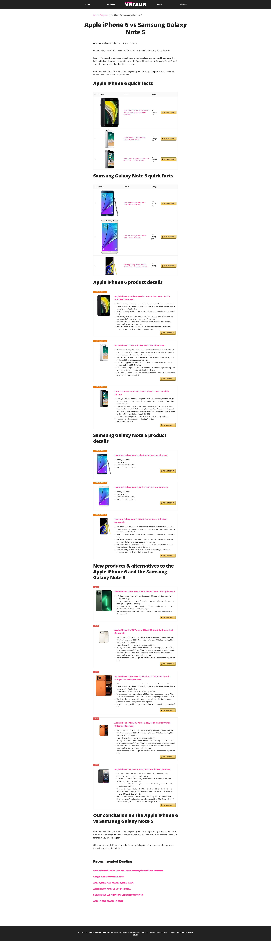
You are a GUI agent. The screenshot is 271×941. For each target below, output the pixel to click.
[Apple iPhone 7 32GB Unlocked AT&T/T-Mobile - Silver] (109, 138)
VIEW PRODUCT (169, 112)
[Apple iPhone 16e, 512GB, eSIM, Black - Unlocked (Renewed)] (103, 776)
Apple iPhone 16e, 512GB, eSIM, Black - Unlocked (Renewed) (142, 769)
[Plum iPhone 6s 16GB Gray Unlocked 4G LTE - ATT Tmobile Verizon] (109, 159)
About (159, 4)
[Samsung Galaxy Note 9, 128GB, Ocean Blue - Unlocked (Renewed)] (109, 266)
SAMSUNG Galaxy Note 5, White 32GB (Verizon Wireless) (135, 237)
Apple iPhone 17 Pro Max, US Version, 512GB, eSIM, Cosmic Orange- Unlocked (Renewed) (142, 678)
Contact (183, 4)
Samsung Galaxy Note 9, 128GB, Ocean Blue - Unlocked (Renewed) (135, 266)
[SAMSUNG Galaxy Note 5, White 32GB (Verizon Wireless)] (109, 236)
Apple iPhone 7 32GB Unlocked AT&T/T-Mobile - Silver (134, 139)
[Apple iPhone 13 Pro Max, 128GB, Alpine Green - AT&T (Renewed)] (103, 600)
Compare (111, 4)
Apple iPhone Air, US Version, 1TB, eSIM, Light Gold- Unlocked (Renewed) (143, 631)
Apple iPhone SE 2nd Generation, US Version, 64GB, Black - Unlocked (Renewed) (136, 112)
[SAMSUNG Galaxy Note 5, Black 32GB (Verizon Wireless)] (109, 203)
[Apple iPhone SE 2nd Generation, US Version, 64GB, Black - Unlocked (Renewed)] (109, 112)
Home (87, 4)
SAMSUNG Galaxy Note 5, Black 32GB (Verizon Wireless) (134, 203)
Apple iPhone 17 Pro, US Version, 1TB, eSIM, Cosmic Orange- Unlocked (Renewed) (142, 724)
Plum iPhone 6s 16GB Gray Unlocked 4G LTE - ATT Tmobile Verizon (136, 159)
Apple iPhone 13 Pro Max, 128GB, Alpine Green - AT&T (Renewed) (144, 591)
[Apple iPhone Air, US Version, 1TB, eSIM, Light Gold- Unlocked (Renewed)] (103, 636)
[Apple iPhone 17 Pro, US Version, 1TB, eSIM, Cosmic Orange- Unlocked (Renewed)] (103, 729)
